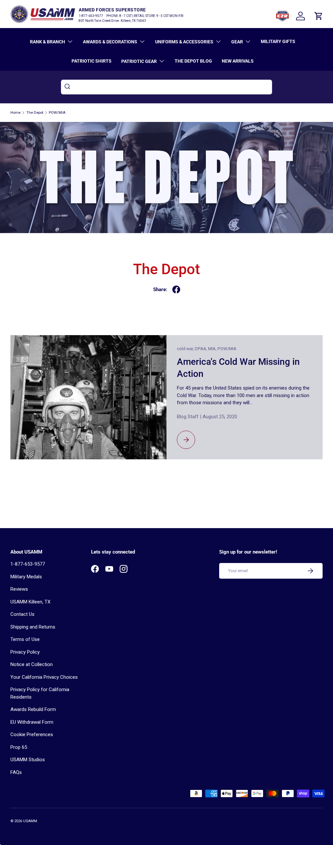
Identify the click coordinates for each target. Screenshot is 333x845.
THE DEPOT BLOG (193, 61)
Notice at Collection (31, 664)
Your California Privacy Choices (44, 677)
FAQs (16, 772)
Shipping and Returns (32, 627)
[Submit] (68, 87)
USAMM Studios (27, 760)
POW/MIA (57, 112)
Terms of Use (25, 639)
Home (15, 112)
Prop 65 (18, 747)
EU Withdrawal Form (31, 722)
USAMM (30, 821)
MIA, (213, 348)
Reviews (19, 589)
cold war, (186, 348)
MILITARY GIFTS (278, 41)
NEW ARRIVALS (238, 61)
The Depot (34, 112)
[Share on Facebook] (176, 289)
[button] (319, 16)
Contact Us (22, 614)
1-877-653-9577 (27, 564)
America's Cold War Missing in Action (238, 367)
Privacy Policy (25, 652)
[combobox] (166, 87)
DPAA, (201, 348)
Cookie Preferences (31, 734)
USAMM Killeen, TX (30, 602)
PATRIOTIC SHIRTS (92, 61)
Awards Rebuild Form (33, 709)
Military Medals (26, 577)
